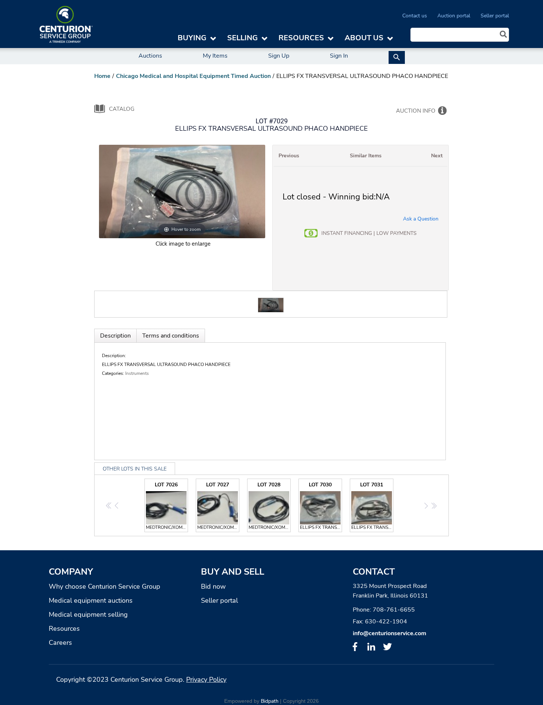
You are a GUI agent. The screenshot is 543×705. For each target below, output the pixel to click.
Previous (289, 155)
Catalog (121, 109)
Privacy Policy (206, 679)
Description (115, 336)
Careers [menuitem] (60, 642)
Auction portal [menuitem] (453, 15)
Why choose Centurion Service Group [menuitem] (104, 586)
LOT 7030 (321, 505)
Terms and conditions (170, 336)
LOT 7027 (218, 505)
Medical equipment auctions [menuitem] (91, 600)
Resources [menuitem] (64, 628)
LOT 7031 (372, 505)
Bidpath (270, 701)
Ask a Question (420, 218)
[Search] (503, 35)
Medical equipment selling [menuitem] (88, 614)
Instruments (137, 373)
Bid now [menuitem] (213, 586)
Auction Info (416, 110)
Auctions (150, 56)
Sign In (339, 56)
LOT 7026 (167, 505)
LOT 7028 (270, 505)
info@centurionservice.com (389, 633)
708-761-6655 (394, 610)
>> (434, 506)
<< (109, 506)
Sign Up (278, 56)
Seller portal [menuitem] (495, 15)
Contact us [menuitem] (414, 15)
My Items (215, 56)
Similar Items (366, 155)
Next (437, 155)
